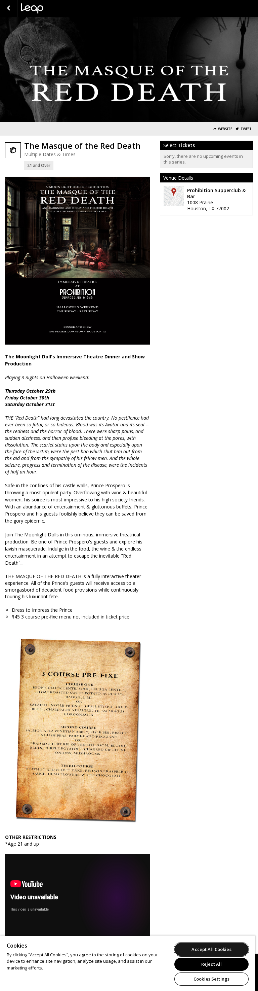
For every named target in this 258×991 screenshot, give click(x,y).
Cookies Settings (211, 979)
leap (54, 8)
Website (225, 129)
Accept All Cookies (211, 949)
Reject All (211, 964)
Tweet (246, 129)
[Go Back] (8, 8)
